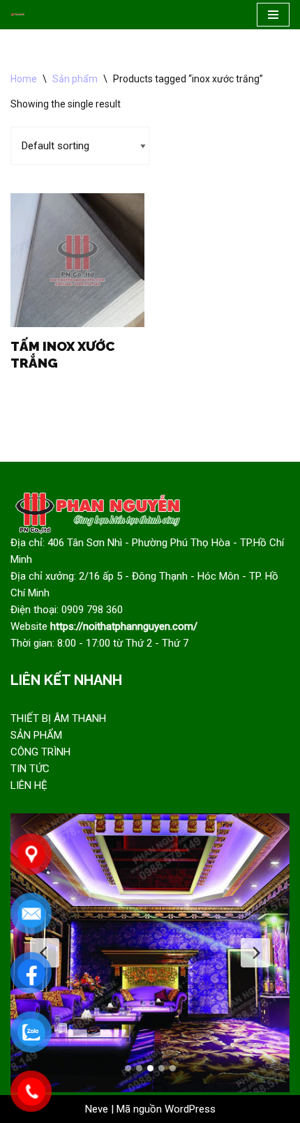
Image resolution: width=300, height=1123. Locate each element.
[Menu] (273, 15)
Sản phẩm (75, 78)
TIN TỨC (30, 768)
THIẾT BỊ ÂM (41, 718)
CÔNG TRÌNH (40, 752)
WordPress (190, 1109)
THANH (89, 718)
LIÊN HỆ (28, 785)
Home (23, 78)
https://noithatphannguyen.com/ (123, 626)
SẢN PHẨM (36, 735)
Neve (96, 1109)
